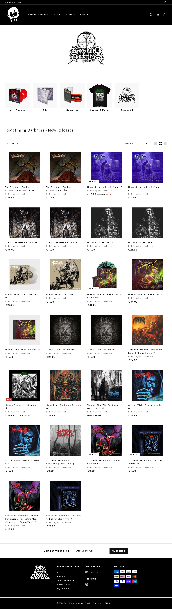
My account (63, 588)
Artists (70, 14)
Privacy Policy (64, 576)
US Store (16, 2)
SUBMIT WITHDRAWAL (67, 584)
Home (60, 572)
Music (57, 14)
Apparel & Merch (38, 14)
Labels (84, 14)
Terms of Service (66, 580)
